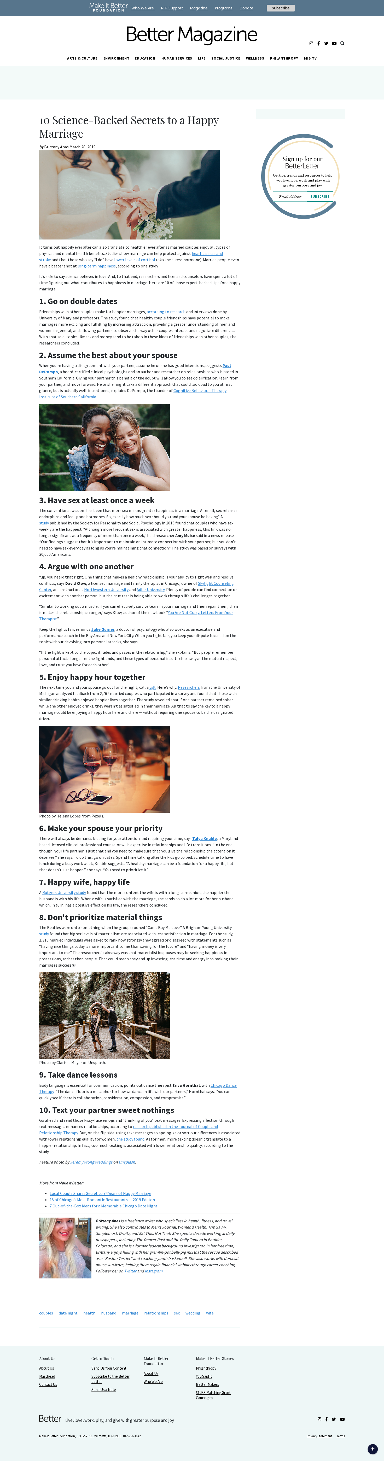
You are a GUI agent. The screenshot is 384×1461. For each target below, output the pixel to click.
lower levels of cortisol (134, 259)
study (44, 522)
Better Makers (207, 1384)
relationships (156, 1313)
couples (46, 1313)
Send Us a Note (103, 1389)
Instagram (153, 1270)
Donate (246, 8)
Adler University (151, 589)
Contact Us (48, 1384)
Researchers (189, 687)
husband (108, 1313)
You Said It (204, 1376)
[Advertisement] (300, 268)
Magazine (199, 8)
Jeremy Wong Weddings (91, 1162)
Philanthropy (284, 58)
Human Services (176, 58)
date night (68, 1313)
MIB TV (310, 58)
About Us (46, 1368)
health (89, 1313)
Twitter (130, 1270)
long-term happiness (97, 265)
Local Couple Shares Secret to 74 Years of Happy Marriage (100, 1193)
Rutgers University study (64, 892)
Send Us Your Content (108, 1368)
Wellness (255, 58)
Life (202, 58)
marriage (130, 1313)
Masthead (47, 1376)
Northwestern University (106, 589)
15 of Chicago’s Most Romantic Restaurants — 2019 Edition (102, 1199)
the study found (130, 1139)
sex (177, 1313)
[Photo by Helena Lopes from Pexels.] (139, 769)
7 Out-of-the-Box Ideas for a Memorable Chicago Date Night (104, 1205)
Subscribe (320, 196)
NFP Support (172, 8)
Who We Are (153, 1381)
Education (145, 58)
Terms (340, 1436)
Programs (223, 8)
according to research (166, 311)
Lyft (152, 687)
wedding (192, 1313)
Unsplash (127, 1162)
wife (210, 1313)
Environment (116, 58)
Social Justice (225, 58)
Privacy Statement (319, 1436)
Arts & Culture (82, 58)
